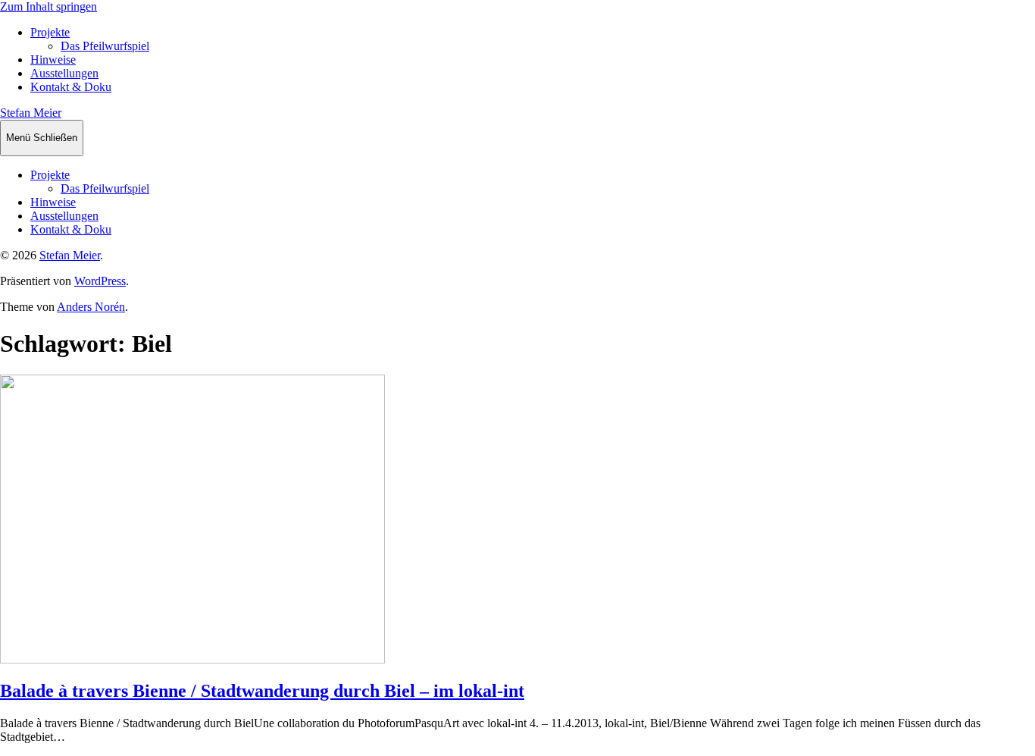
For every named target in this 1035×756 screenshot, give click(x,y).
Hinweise (53, 59)
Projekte (50, 32)
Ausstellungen (64, 73)
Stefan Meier (30, 112)
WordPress (100, 280)
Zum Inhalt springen (48, 6)
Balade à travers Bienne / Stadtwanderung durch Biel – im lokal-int (262, 691)
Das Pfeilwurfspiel (105, 45)
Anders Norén (91, 306)
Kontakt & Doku (70, 86)
